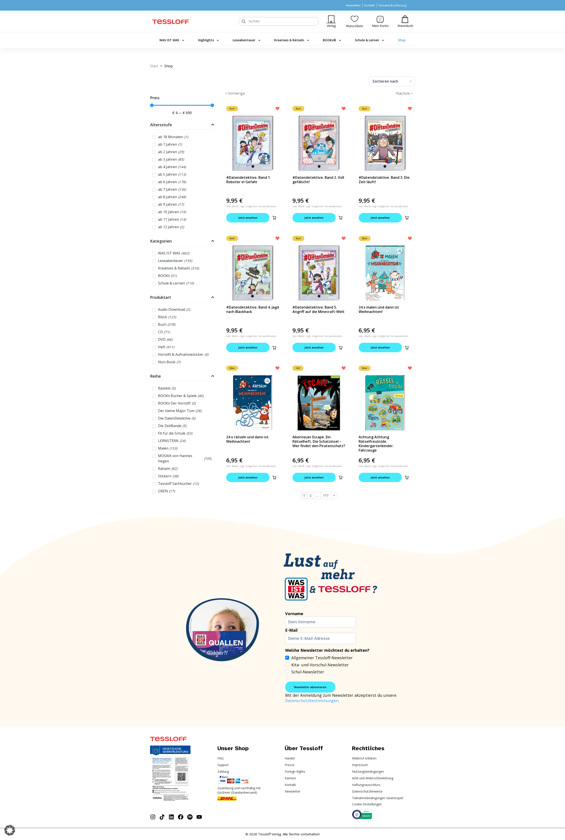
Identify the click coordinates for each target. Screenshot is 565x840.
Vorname (294, 613)
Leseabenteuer (244, 40)
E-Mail (291, 630)
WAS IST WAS (169, 40)
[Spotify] (190, 817)
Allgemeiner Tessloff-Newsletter (322, 657)
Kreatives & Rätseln (289, 40)
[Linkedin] (171, 817)
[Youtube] (199, 817)
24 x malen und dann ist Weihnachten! (379, 309)
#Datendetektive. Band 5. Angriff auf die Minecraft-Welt (318, 309)
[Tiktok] (162, 817)
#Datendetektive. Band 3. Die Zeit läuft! (384, 179)
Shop (402, 40)
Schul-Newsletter (307, 671)
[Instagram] (153, 817)
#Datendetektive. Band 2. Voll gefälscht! (318, 179)
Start (154, 66)
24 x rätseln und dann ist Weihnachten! (247, 439)
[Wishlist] (354, 19)
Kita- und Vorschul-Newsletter (320, 664)
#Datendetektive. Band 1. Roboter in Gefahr (248, 179)
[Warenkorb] (405, 19)
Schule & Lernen (367, 40)
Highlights (206, 40)
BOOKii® (329, 40)
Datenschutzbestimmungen (311, 700)
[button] (274, 217)
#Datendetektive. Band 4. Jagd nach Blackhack (252, 309)
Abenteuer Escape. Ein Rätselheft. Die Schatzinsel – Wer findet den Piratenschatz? (318, 441)
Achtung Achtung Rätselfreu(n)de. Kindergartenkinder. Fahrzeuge (376, 444)
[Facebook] (180, 817)
